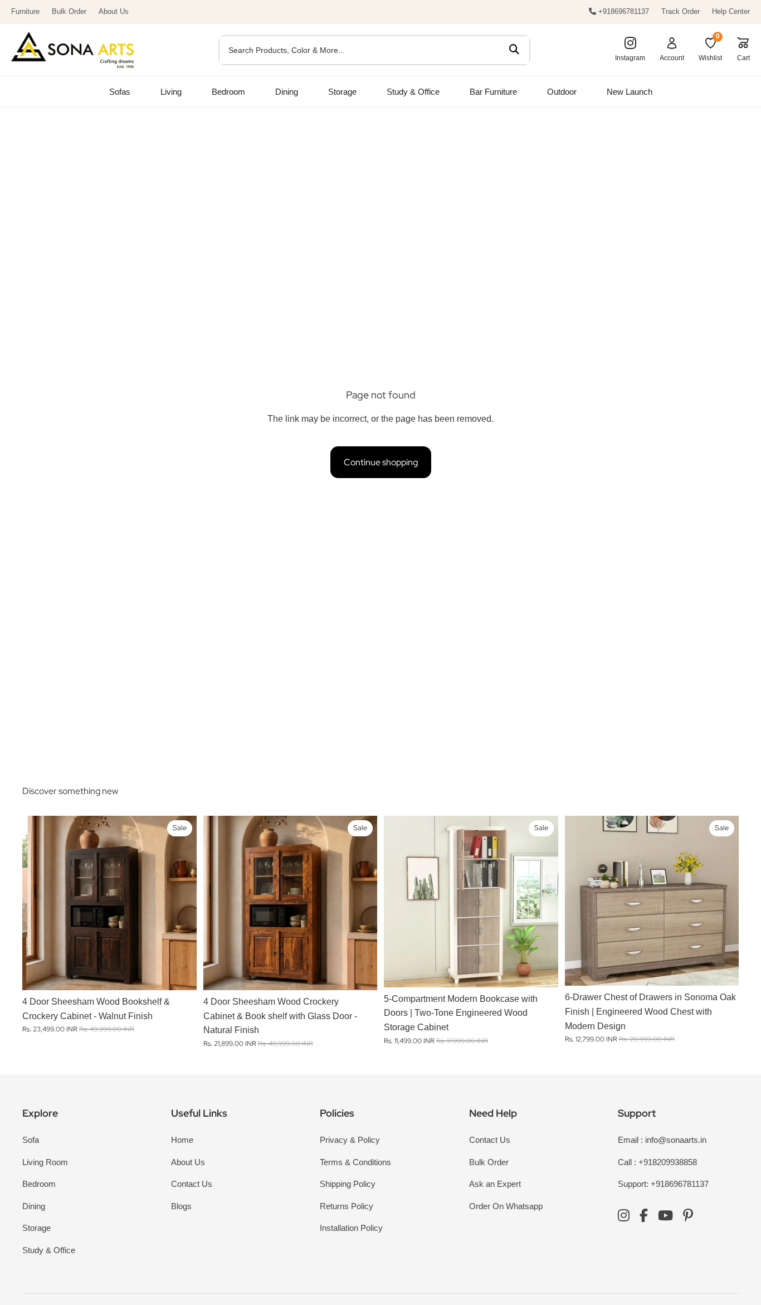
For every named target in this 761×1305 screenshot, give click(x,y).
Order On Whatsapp (506, 1206)
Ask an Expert (495, 1184)
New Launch (629, 91)
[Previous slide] (39, 903)
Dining (286, 91)
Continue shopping (381, 462)
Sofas (119, 91)
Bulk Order (69, 11)
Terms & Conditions (355, 1162)
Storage (342, 91)
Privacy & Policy (350, 1140)
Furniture (25, 11)
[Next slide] (180, 903)
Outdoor (562, 91)
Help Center (731, 11)
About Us (114, 11)
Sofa (30, 1140)
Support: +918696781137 (663, 1184)
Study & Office (413, 91)
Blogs (181, 1206)
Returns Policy (346, 1206)
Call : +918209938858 (657, 1162)
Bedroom (228, 91)
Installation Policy (351, 1228)
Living (171, 91)
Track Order (680, 11)
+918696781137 (622, 11)
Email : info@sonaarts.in (662, 1140)
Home (182, 1140)
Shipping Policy (347, 1184)
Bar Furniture (493, 91)
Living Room (45, 1162)
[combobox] (359, 50)
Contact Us (191, 1184)
